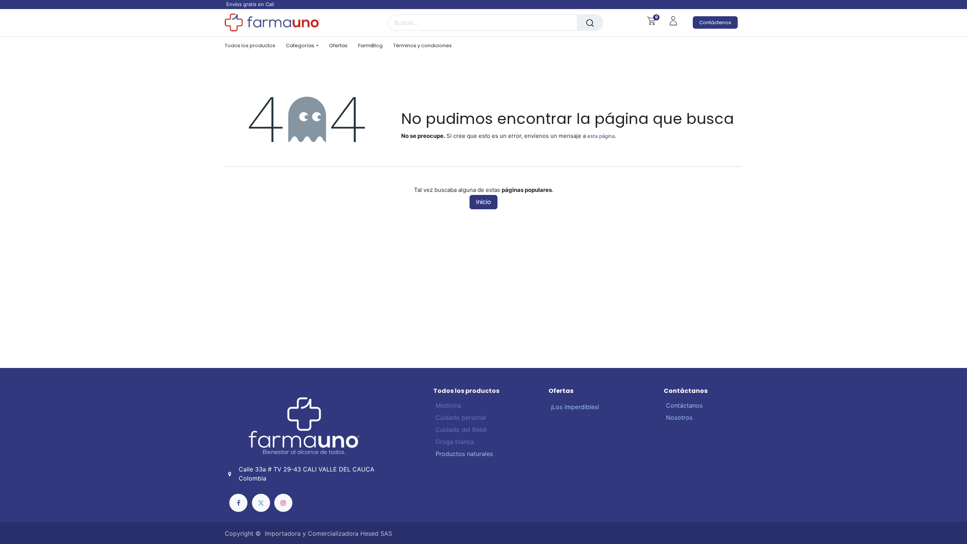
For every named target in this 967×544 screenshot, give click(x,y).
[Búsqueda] (590, 22)
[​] (238, 503)
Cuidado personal (460, 417)
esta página (601, 136)
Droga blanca (454, 441)
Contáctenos (715, 22)
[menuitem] (253, 46)
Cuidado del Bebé (460, 429)
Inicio (483, 202)
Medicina (448, 405)
